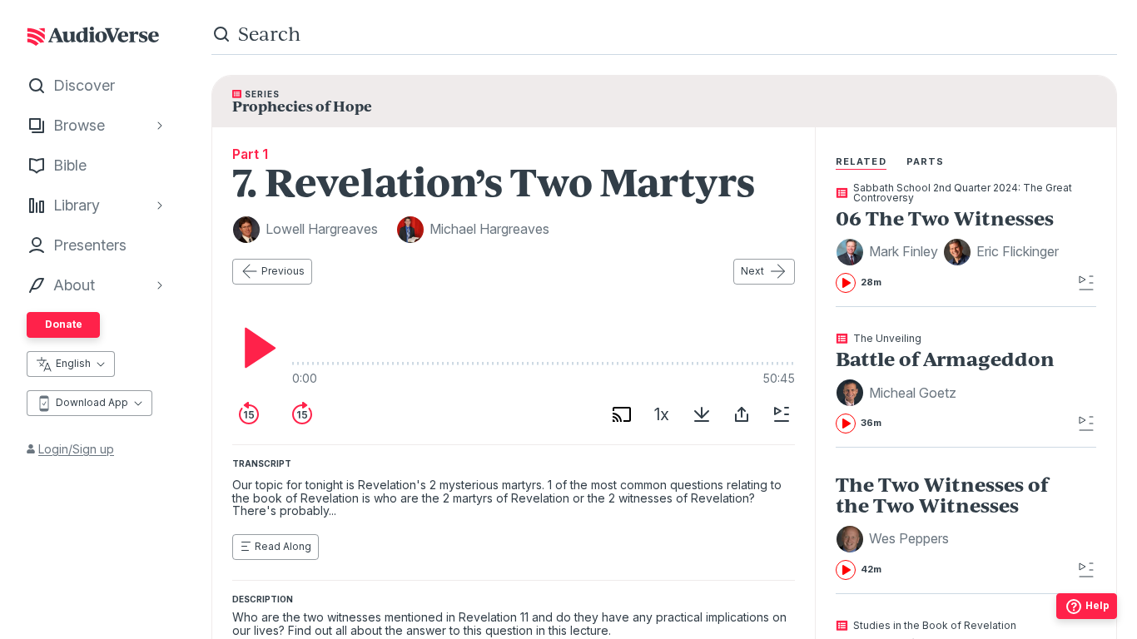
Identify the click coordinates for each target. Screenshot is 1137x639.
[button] (889, 252)
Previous (283, 271)
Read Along (283, 546)
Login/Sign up (76, 449)
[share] (741, 414)
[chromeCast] (621, 414)
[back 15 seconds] (249, 414)
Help (1097, 605)
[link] (954, 238)
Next (752, 271)
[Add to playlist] (781, 414)
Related (861, 161)
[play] (255, 348)
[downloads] (701, 414)
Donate (63, 324)
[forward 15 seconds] (302, 414)
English (73, 363)
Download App (92, 402)
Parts (925, 161)
